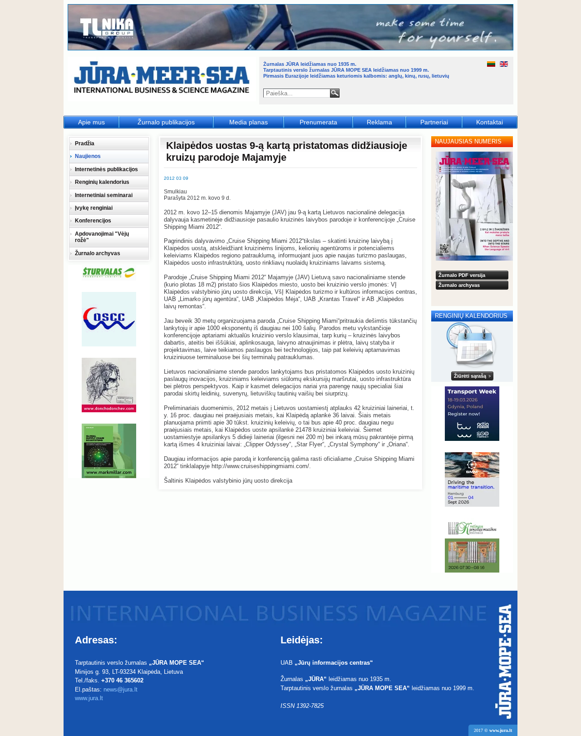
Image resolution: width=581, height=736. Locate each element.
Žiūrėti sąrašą (470, 376)
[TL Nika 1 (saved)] (291, 49)
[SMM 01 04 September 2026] (472, 479)
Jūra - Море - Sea (163, 79)
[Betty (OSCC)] (109, 319)
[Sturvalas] (109, 273)
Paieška (335, 93)
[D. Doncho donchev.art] (109, 385)
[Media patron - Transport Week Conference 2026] (472, 413)
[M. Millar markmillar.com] (109, 451)
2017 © (493, 730)
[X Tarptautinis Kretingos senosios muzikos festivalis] (472, 545)
